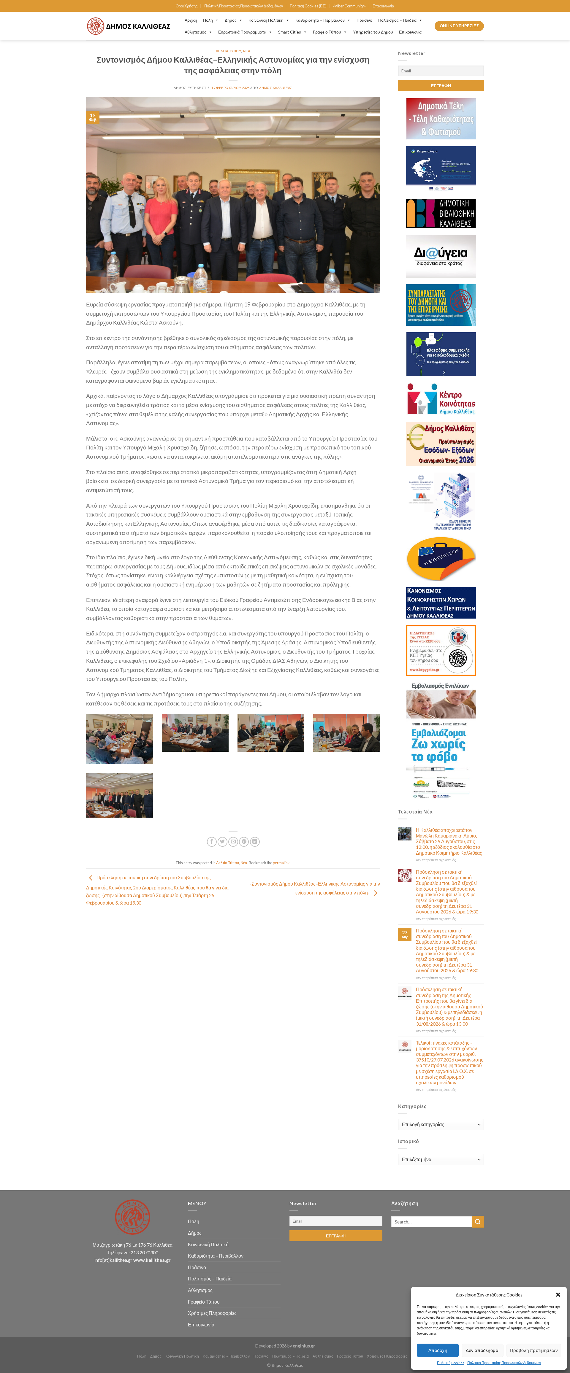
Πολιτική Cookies (450, 1363)
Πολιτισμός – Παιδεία (397, 20)
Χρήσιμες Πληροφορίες (212, 1313)
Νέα (247, 51)
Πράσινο (364, 20)
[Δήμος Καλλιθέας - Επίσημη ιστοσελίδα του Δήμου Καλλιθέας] (129, 26)
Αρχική (191, 20)
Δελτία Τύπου (228, 51)
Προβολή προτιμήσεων (534, 1350)
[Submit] (478, 1221)
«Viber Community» (349, 6)
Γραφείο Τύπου (327, 31)
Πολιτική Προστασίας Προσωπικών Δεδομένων (504, 1363)
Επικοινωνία (383, 6)
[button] (558, 1295)
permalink (281, 862)
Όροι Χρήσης (186, 6)
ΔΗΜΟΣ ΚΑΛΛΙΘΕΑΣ (275, 88)
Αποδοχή (437, 1350)
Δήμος (231, 20)
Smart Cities (289, 31)
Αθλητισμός (195, 31)
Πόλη (208, 20)
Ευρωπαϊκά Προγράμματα (242, 31)
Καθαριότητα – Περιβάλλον (320, 20)
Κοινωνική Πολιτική (266, 20)
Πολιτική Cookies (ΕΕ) (308, 6)
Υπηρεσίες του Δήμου (373, 31)
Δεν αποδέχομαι (482, 1350)
